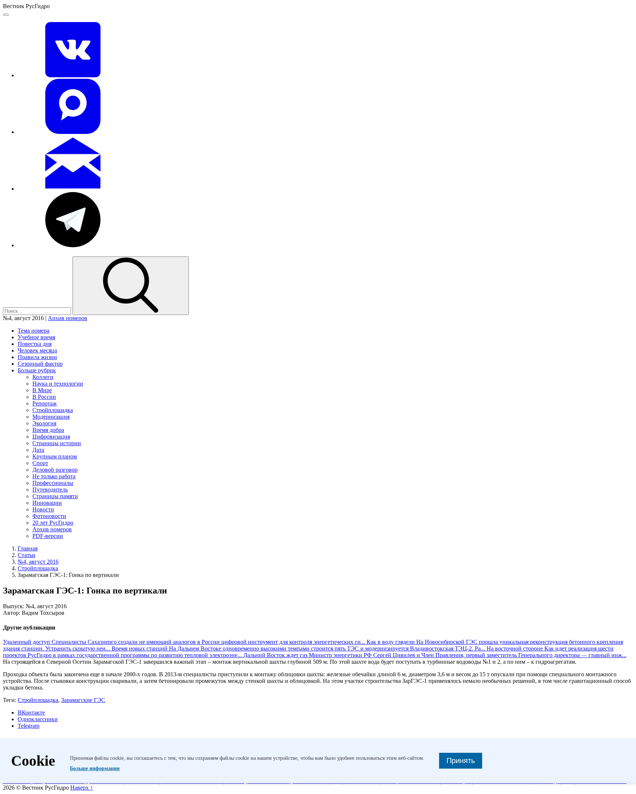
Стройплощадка (52, 410)
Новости (43, 509)
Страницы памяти (55, 496)
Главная (28, 548)
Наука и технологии (57, 383)
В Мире (42, 390)
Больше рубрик (37, 370)
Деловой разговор (55, 470)
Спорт (40, 463)
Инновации (47, 503)
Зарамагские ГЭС (83, 700)
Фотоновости (49, 516)
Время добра (48, 430)
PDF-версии (47, 536)
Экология (44, 423)
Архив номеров (67, 318)
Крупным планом (54, 456)
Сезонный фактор (40, 364)
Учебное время (36, 337)
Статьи (26, 555)
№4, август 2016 (38, 562)
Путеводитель (50, 489)
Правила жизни (37, 357)
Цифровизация (51, 436)
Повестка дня (35, 344)
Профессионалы (52, 483)
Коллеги (42, 377)
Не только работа (53, 476)
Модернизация (51, 417)
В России (44, 397)
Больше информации (95, 768)
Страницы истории (56, 443)
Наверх (81, 787)
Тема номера (33, 330)
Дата (38, 450)
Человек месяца (37, 350)
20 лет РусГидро (52, 523)
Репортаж (44, 403)
